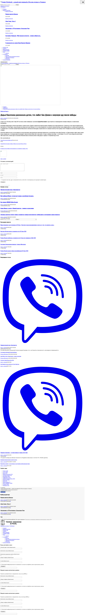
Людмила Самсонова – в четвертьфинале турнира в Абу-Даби (14, 452)
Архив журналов (6, 59)
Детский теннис (7, 475)
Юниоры (6, 485)
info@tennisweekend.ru (12, 489)
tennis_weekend (3, 118)
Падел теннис (6, 482)
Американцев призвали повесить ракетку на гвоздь (8, 459)
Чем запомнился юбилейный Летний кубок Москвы (8, 352)
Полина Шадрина (4, 210)
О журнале (5, 54)
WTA (5, 470)
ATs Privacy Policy (7, 185)
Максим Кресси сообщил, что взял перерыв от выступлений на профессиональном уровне (15, 463)
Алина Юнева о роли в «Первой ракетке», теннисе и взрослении (17, 208)
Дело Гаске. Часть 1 (10, 21)
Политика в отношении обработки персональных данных (37, 519)
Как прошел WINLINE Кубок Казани (9, 202)
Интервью (6, 476)
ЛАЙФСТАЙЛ (6, 50)
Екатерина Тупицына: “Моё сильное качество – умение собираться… (23, 36)
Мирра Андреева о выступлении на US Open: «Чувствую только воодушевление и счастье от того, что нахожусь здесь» (27, 225)
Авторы (7, 53)
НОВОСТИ (5, 47)
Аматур (4, 48)
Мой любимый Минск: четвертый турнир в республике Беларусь (17, 196)
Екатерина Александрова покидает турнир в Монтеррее (13, 244)
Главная (4, 9)
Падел (5, 480)
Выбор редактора (6, 10)
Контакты (7, 58)
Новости (6, 111)
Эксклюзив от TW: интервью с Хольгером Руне (17, 28)
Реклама (7, 55)
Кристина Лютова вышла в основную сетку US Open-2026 (13, 231)
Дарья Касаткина (4, 140)
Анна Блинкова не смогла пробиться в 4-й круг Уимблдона (9, 364)
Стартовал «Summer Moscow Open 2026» (7, 360)
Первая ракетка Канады (11, 14)
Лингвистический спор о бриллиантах (10, 189)
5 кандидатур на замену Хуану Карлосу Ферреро (17, 43)
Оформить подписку (4, 6)
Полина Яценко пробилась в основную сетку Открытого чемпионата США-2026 (18, 238)
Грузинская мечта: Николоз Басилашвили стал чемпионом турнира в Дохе (14, 148)
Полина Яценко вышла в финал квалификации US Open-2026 (14, 251)
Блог (4, 51)
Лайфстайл (2, 111)
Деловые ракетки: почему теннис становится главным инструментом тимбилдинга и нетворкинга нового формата (30, 214)
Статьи (6, 484)
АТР (5, 472)
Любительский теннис (9, 478)
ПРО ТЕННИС (6, 49)
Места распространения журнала (12, 56)
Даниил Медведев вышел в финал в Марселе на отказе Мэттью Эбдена (13, 143)
